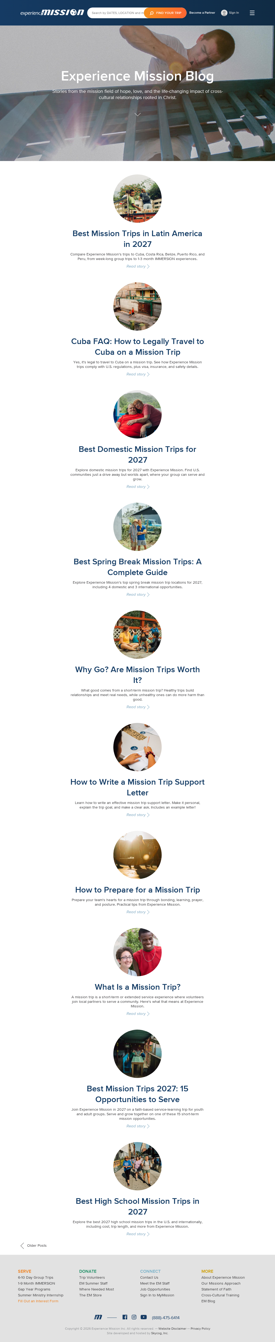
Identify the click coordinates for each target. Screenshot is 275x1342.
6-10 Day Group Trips (35, 1277)
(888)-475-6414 (166, 1317)
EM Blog (208, 1301)
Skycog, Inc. (159, 1333)
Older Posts (36, 1245)
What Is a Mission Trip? (137, 987)
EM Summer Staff (93, 1283)
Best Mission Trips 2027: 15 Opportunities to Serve (138, 1094)
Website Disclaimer (172, 1328)
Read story (136, 266)
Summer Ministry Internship (40, 1295)
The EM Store (90, 1295)
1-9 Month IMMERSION (36, 1283)
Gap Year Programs (34, 1289)
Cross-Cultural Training (220, 1295)
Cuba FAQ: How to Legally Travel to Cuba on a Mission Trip (137, 346)
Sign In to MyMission (157, 1295)
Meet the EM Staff (154, 1283)
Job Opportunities (155, 1289)
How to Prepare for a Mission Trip (137, 889)
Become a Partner (202, 12)
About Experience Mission (223, 1277)
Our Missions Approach (221, 1283)
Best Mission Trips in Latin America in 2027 (137, 238)
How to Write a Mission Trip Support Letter (137, 787)
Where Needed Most (96, 1289)
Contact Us (149, 1277)
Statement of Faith (216, 1289)
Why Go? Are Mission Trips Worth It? (137, 674)
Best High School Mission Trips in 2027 (138, 1206)
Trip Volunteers (92, 1277)
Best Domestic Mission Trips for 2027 (137, 454)
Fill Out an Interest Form (38, 1301)
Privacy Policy (200, 1328)
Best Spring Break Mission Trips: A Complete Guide (138, 567)
